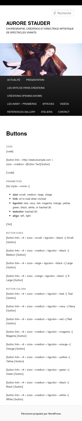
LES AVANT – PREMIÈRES (22, 103)
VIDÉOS (64, 103)
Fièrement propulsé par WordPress (41, 413)
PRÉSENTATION (35, 79)
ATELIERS (46, 111)
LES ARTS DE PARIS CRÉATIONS (26, 87)
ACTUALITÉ (13, 79)
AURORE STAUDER (28, 23)
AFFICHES (48, 103)
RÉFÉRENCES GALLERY (21, 111)
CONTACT (63, 111)
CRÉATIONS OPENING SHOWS (24, 95)
